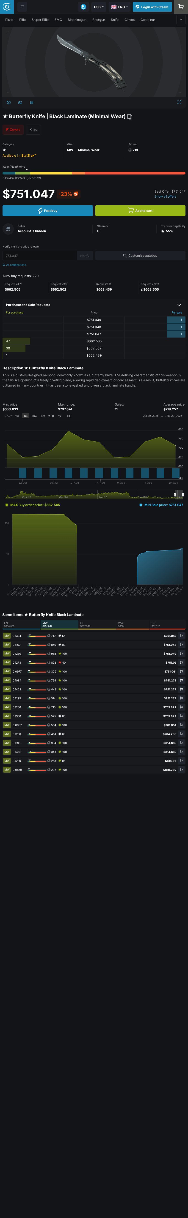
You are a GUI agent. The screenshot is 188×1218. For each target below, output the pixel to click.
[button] (9, 19)
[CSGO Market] (7, 7)
